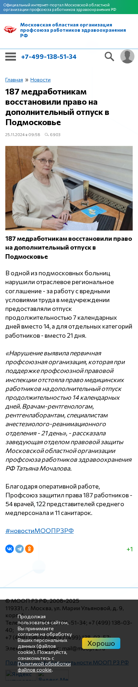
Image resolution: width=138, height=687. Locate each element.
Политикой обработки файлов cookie (44, 667)
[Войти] (127, 56)
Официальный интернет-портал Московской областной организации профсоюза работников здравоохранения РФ (60, 7)
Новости (40, 79)
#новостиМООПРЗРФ (39, 530)
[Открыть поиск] (110, 56)
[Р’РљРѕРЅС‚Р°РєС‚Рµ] (9, 549)
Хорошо (101, 643)
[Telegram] (19, 549)
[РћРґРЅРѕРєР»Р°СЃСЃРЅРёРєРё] (29, 549)
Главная (14, 79)
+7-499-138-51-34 (48, 56)
